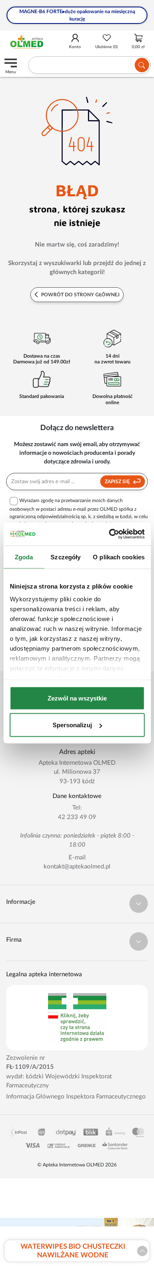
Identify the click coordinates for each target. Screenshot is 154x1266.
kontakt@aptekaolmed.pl (77, 866)
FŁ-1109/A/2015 (30, 1067)
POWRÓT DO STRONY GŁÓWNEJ (80, 294)
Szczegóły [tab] (65, 556)
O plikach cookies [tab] (119, 556)
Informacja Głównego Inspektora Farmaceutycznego (76, 1097)
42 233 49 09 (77, 817)
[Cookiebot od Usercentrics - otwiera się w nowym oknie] (110, 534)
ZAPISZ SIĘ (118, 481)
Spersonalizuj (72, 724)
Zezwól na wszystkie (77, 697)
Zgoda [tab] (24, 556)
